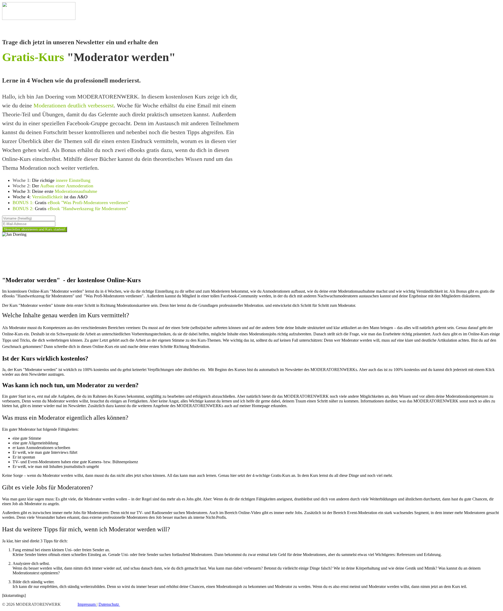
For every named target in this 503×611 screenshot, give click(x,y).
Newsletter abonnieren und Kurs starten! (34, 229)
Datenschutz (109, 604)
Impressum (87, 604)
